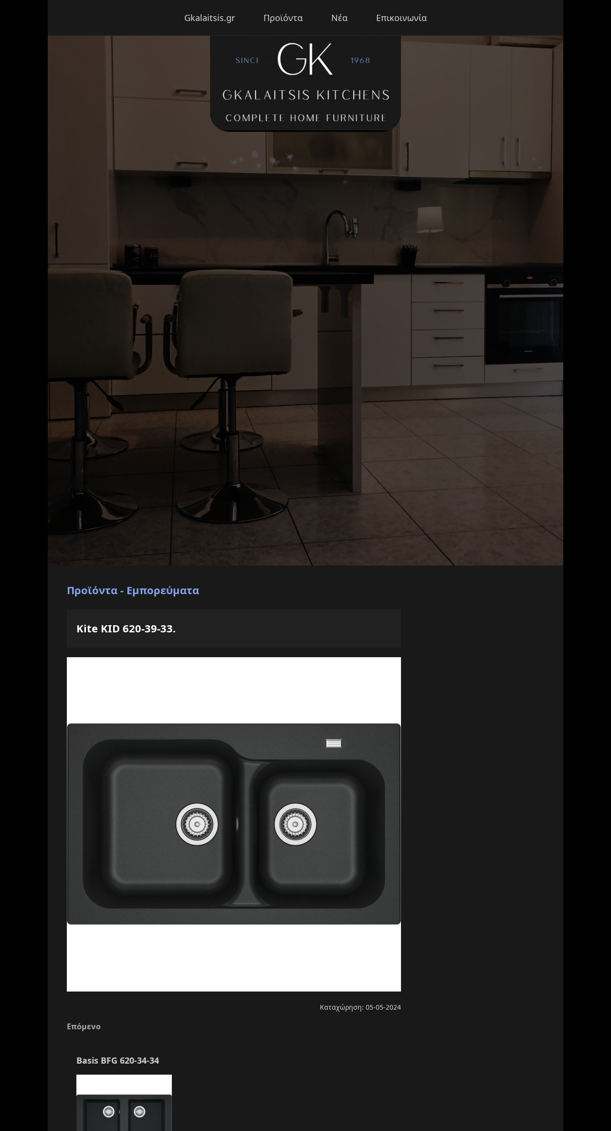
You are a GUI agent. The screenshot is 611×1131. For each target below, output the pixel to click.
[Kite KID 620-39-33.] (234, 989)
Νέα (339, 17)
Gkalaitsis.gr (209, 17)
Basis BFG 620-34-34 (117, 1060)
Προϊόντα (283, 17)
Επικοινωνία (401, 17)
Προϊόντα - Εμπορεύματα (133, 590)
